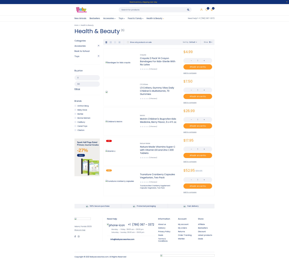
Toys (77, 56)
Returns (181, 231)
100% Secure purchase (100, 206)
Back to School (82, 51)
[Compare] (189, 73)
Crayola (143, 55)
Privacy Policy (164, 231)
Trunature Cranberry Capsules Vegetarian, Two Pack (157, 176)
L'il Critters (144, 84)
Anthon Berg (83, 106)
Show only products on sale (141, 42)
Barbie (80, 114)
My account (183, 224)
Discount (202, 231)
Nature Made (145, 143)
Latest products (205, 235)
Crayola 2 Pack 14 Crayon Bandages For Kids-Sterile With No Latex (157, 61)
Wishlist (208, 8)
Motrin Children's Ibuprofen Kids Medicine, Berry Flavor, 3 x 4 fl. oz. (158, 120)
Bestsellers (203, 228)
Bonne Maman (83, 118)
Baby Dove (82, 110)
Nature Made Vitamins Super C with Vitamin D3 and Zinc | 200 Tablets (157, 150)
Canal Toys (82, 126)
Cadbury (81, 122)
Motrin (142, 115)
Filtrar (77, 89)
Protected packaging (146, 206)
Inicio (77, 25)
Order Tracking (185, 235)
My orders (182, 228)
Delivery (161, 228)
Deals (160, 235)
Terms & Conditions (163, 239)
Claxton (80, 130)
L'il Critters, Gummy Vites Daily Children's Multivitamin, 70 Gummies (157, 91)
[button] (197, 67)
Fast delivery (193, 206)
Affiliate (201, 224)
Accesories (80, 45)
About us (162, 224)
